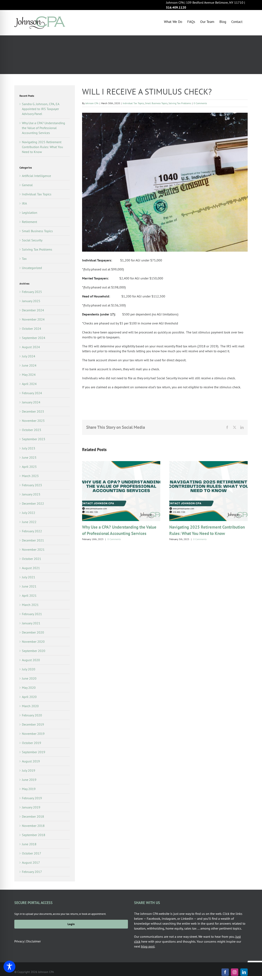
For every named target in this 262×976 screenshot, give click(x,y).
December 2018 (33, 816)
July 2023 (28, 448)
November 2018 (33, 826)
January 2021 (31, 623)
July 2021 (28, 577)
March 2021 (30, 605)
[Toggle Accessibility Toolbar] (9, 966)
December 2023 (33, 411)
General (27, 185)
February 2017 (32, 872)
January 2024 (31, 402)
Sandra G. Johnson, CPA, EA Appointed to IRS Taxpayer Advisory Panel (40, 109)
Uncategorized (32, 268)
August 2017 (31, 862)
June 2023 (29, 457)
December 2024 (33, 310)
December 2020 (33, 632)
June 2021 (29, 586)
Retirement (29, 222)
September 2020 (33, 651)
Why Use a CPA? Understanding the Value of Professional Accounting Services (43, 128)
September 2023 (33, 439)
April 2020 (29, 697)
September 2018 (33, 835)
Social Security (32, 240)
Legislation (29, 213)
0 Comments (200, 103)
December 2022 (33, 503)
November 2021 (33, 549)
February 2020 (32, 715)
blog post (148, 946)
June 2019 (29, 780)
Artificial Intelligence (36, 176)
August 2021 (31, 568)
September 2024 (33, 338)
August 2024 (31, 347)
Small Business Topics (156, 103)
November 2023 (33, 421)
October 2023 (31, 430)
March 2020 (30, 706)
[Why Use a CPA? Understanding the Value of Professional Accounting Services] (121, 463)
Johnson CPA (91, 103)
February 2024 (32, 393)
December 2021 (33, 540)
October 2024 (31, 328)
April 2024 (29, 384)
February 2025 (32, 292)
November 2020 (33, 641)
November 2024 (33, 319)
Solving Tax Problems (179, 103)
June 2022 (29, 522)
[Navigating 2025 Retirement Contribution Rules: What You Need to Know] (208, 463)
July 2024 (28, 356)
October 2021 (31, 559)
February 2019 (32, 798)
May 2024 (29, 375)
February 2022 (32, 531)
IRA (24, 203)
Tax (24, 259)
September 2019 (33, 752)
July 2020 (28, 669)
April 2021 (29, 595)
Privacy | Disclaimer (27, 941)
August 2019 (31, 761)
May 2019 (29, 789)
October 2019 (31, 743)
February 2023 (32, 485)
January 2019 (31, 807)
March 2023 (30, 476)
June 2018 (29, 844)
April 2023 (29, 467)
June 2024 (29, 365)
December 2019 (33, 724)
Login (71, 924)
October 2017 (31, 853)
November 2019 (33, 734)
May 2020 (29, 688)
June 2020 (29, 678)
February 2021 (32, 614)
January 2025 (31, 301)
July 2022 (28, 513)
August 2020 (31, 660)
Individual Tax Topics (133, 103)
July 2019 (28, 770)
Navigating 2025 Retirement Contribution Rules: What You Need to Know (42, 147)
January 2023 (31, 494)
